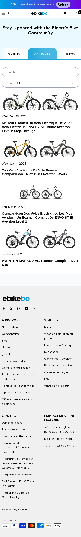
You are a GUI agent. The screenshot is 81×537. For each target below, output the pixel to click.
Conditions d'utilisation (16, 367)
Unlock (63, 4)
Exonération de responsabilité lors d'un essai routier (16, 447)
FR (65, 13)
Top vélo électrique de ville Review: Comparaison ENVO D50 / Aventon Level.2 (35, 172)
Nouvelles (8, 347)
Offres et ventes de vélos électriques (17, 401)
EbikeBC (23, 509)
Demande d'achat (12, 422)
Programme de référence (17, 474)
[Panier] (77, 13)
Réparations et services (58, 365)
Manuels (49, 327)
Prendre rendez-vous (15, 429)
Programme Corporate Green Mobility (16, 495)
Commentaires (11, 333)
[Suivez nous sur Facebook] (4, 308)
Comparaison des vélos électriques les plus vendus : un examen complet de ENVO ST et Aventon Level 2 (37, 217)
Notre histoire (10, 327)
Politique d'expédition (15, 360)
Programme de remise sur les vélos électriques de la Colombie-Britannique (18, 463)
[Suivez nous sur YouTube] (26, 308)
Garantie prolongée (56, 372)
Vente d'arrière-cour (56, 385)
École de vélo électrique (59, 345)
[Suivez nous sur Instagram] (19, 308)
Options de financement (16, 392)
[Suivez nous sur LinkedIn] (34, 308)
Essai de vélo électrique (16, 436)
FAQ (46, 378)
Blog (5, 340)
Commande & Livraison (58, 358)
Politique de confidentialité (18, 385)
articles (42, 53)
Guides (14, 53)
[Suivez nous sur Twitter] (11, 308)
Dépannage (51, 351)
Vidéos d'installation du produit (58, 336)
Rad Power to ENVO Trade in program (18, 483)
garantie (7, 354)
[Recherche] (10, 13)
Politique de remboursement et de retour (19, 376)
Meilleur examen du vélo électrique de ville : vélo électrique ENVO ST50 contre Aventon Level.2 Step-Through (37, 127)
